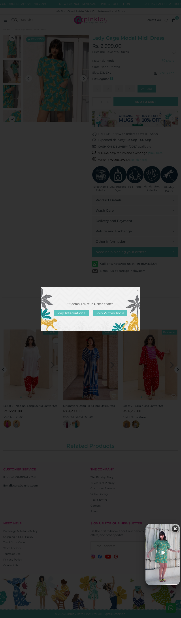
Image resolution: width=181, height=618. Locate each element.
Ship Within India (110, 313)
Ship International (71, 313)
